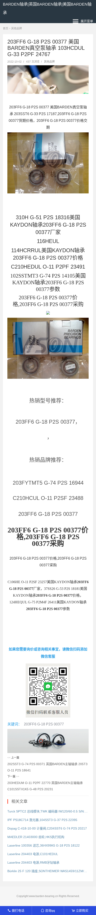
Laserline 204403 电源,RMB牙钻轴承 (33, 862)
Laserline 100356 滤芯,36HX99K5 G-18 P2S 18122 (43, 845)
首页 (5, 28)
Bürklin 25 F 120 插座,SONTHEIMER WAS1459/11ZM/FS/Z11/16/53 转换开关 (47, 871)
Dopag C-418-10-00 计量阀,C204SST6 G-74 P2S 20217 (47, 828)
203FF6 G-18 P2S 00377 (44, 724)
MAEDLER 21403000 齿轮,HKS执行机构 (35, 837)
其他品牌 (16, 28)
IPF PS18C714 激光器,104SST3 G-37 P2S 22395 (42, 820)
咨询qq (48, 910)
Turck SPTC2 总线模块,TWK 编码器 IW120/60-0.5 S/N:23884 (47, 811)
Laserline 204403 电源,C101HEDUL (32, 854)
